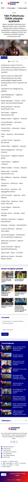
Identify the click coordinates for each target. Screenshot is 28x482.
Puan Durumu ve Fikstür (9, 452)
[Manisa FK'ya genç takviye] (7, 301)
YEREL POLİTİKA (13, 461)
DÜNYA (4, 465)
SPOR (14, 13)
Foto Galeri (11, 8)
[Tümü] (26, 420)
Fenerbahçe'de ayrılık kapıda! (19, 279)
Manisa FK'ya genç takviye (6, 306)
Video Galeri (22, 8)
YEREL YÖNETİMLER (7, 463)
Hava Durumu (7, 448)
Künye (17, 465)
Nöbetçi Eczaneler (8, 446)
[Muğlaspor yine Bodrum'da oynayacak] (7, 288)
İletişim (11, 465)
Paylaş (5, 57)
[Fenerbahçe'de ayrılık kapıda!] (21, 274)
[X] (14, 442)
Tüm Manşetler (7, 453)
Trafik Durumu (7, 450)
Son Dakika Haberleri (9, 455)
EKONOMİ (23, 463)
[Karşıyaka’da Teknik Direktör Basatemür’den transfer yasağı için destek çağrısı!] (21, 301)
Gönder (4, 334)
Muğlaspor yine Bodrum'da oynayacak (5, 294)
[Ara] (25, 3)
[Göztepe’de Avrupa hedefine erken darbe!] (21, 288)
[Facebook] (11, 442)
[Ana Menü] (1, 3)
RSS (4, 474)
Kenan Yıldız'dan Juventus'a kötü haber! (6, 280)
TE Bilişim (18, 480)
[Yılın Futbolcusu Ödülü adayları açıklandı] (14, 47)
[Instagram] (17, 442)
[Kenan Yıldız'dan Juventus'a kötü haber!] (7, 274)
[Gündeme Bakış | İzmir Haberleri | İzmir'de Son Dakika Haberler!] (13, 2)
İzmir (2, 8)
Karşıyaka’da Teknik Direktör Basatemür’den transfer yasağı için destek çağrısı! (20, 308)
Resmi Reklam (7, 466)
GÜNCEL (5, 461)
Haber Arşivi (6, 457)
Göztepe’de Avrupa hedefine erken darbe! (20, 294)
